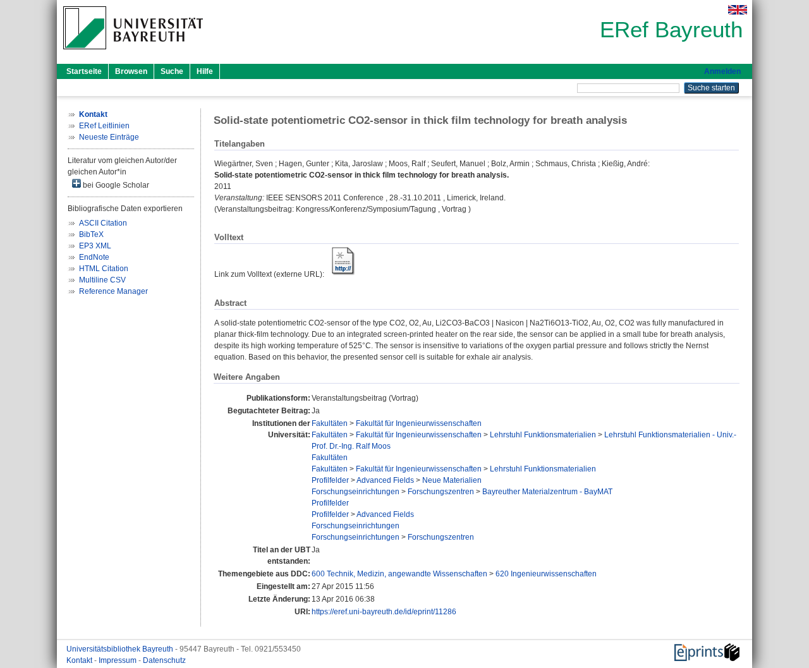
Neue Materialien (452, 480)
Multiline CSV (102, 280)
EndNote (94, 257)
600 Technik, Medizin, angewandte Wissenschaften (399, 573)
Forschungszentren (441, 491)
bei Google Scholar (115, 185)
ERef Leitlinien (104, 125)
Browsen (131, 71)
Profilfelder (330, 480)
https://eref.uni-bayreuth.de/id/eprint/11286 (384, 611)
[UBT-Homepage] (133, 53)
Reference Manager (113, 291)
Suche (172, 71)
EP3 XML (95, 245)
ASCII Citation (103, 223)
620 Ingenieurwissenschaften (546, 573)
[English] (737, 10)
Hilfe (205, 71)
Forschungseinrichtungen (355, 491)
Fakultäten (330, 423)
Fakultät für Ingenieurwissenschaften (419, 423)
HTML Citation (103, 268)
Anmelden (722, 71)
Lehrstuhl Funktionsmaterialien (543, 434)
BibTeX (91, 234)
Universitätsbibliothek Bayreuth (120, 649)
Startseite (84, 71)
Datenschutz (164, 660)
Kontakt (80, 660)
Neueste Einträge (109, 137)
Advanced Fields (385, 480)
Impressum (118, 660)
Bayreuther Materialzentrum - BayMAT (547, 491)
